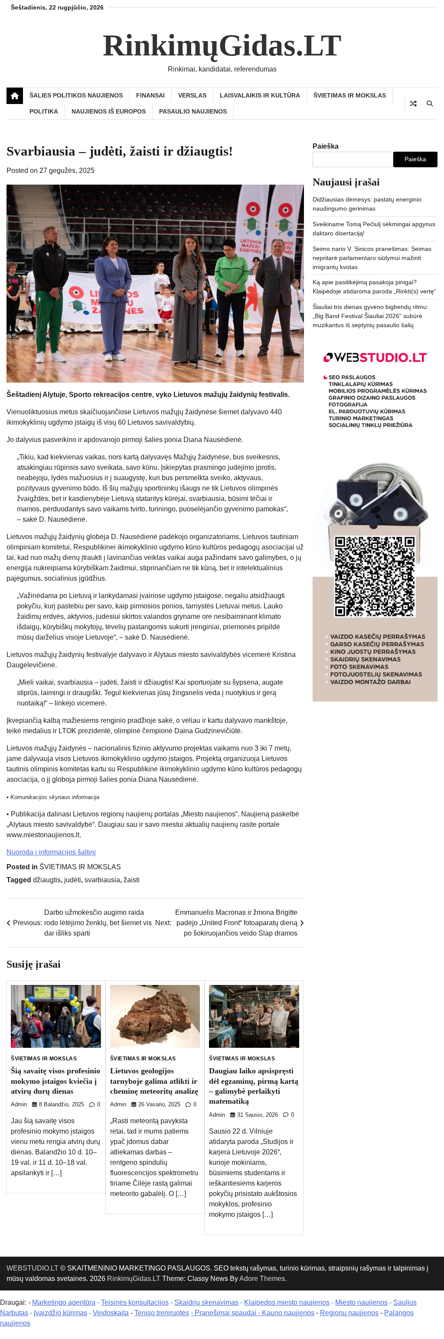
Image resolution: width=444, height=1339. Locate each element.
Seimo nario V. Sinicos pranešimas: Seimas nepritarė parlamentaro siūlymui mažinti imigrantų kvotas (372, 257)
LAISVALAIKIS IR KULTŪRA (260, 95)
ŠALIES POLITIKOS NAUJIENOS (76, 95)
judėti (72, 880)
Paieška (326, 146)
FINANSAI (150, 95)
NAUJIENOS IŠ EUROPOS (109, 111)
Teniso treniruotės (161, 1312)
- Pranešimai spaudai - (226, 1312)
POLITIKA (43, 111)
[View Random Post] (413, 103)
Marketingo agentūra (63, 1302)
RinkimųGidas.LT (222, 45)
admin (19, 1105)
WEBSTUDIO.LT (33, 1268)
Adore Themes (262, 1278)
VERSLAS (192, 95)
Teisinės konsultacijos (135, 1302)
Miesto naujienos (361, 1302)
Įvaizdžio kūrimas (60, 1312)
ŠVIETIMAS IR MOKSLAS (349, 95)
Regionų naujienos (349, 1312)
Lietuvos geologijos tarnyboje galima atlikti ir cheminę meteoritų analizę (154, 1080)
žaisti (132, 880)
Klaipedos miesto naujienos (287, 1302)
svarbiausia (102, 880)
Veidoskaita (111, 1312)
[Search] (429, 103)
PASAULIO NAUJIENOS (193, 111)
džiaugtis (47, 880)
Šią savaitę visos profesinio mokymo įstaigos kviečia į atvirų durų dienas (55, 1080)
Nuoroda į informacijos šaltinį (51, 852)
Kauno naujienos (288, 1312)
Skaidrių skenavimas (206, 1302)
